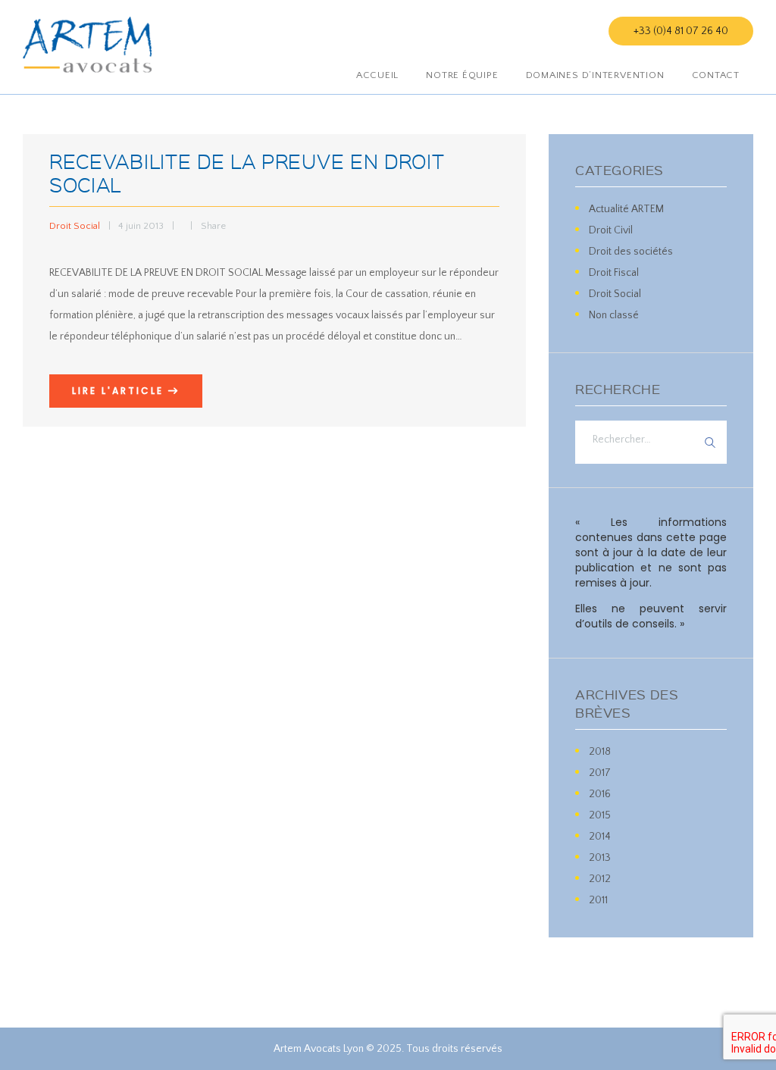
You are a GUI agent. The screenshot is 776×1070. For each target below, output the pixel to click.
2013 (600, 858)
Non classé (614, 315)
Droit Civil (611, 230)
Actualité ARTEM (626, 209)
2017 (600, 773)
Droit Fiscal (614, 273)
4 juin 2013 (141, 226)
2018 (600, 752)
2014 (600, 837)
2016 (600, 794)
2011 (598, 900)
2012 (600, 879)
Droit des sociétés (631, 252)
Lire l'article (118, 390)
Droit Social (74, 226)
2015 (600, 815)
